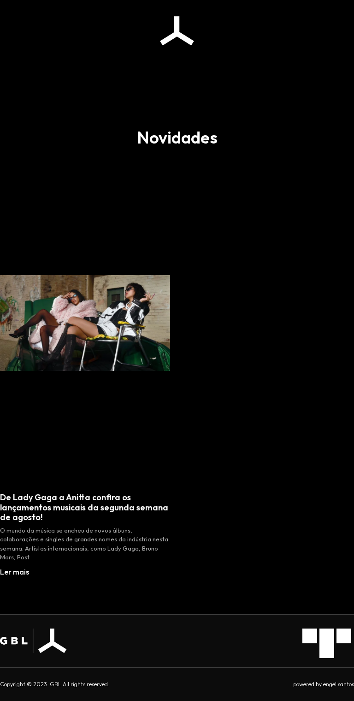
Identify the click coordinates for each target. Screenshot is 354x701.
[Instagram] (309, 636)
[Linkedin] (326, 636)
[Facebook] (326, 650)
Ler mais (14, 571)
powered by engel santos (323, 684)
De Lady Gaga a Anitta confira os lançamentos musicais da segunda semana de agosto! (84, 507)
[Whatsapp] (343, 636)
